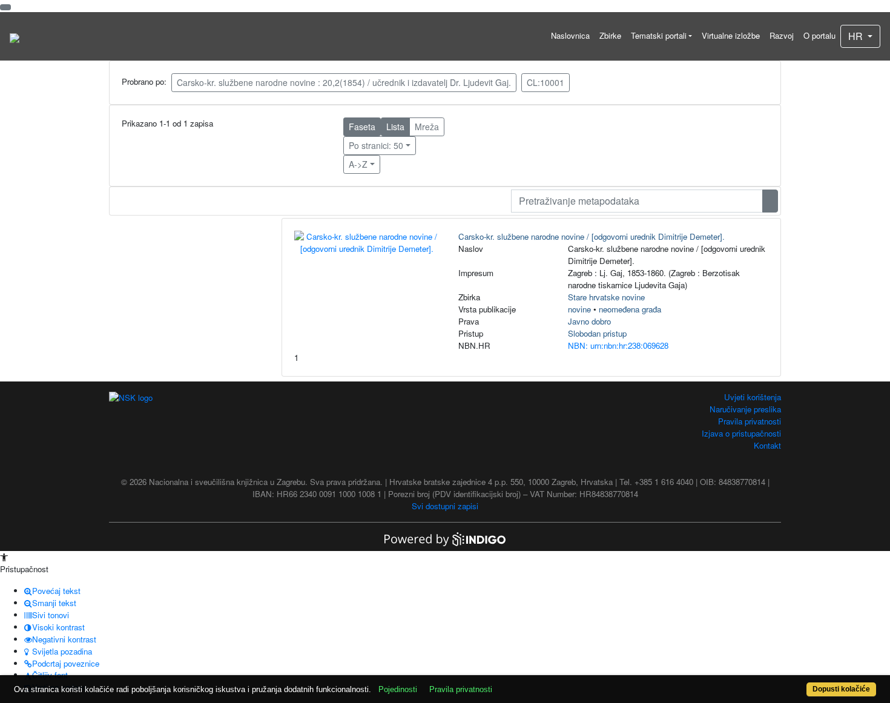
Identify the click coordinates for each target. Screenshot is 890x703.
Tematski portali (659, 35)
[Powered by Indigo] (445, 538)
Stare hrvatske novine (606, 297)
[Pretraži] (770, 201)
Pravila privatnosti (749, 421)
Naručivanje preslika (745, 409)
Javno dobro (589, 321)
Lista (395, 126)
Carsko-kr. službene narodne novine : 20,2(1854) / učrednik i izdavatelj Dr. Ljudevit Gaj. (344, 82)
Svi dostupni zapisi (445, 506)
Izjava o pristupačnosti (741, 433)
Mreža (427, 126)
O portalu (819, 35)
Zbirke (610, 35)
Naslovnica (570, 35)
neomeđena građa (630, 309)
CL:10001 (545, 82)
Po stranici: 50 (376, 145)
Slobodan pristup (597, 333)
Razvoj (782, 35)
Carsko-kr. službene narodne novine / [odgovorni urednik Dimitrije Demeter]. (591, 236)
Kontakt (767, 445)
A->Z (358, 164)
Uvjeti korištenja (752, 397)
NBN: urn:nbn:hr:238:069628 (618, 345)
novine (579, 309)
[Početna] (14, 36)
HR (856, 36)
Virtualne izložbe (731, 35)
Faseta (362, 126)
